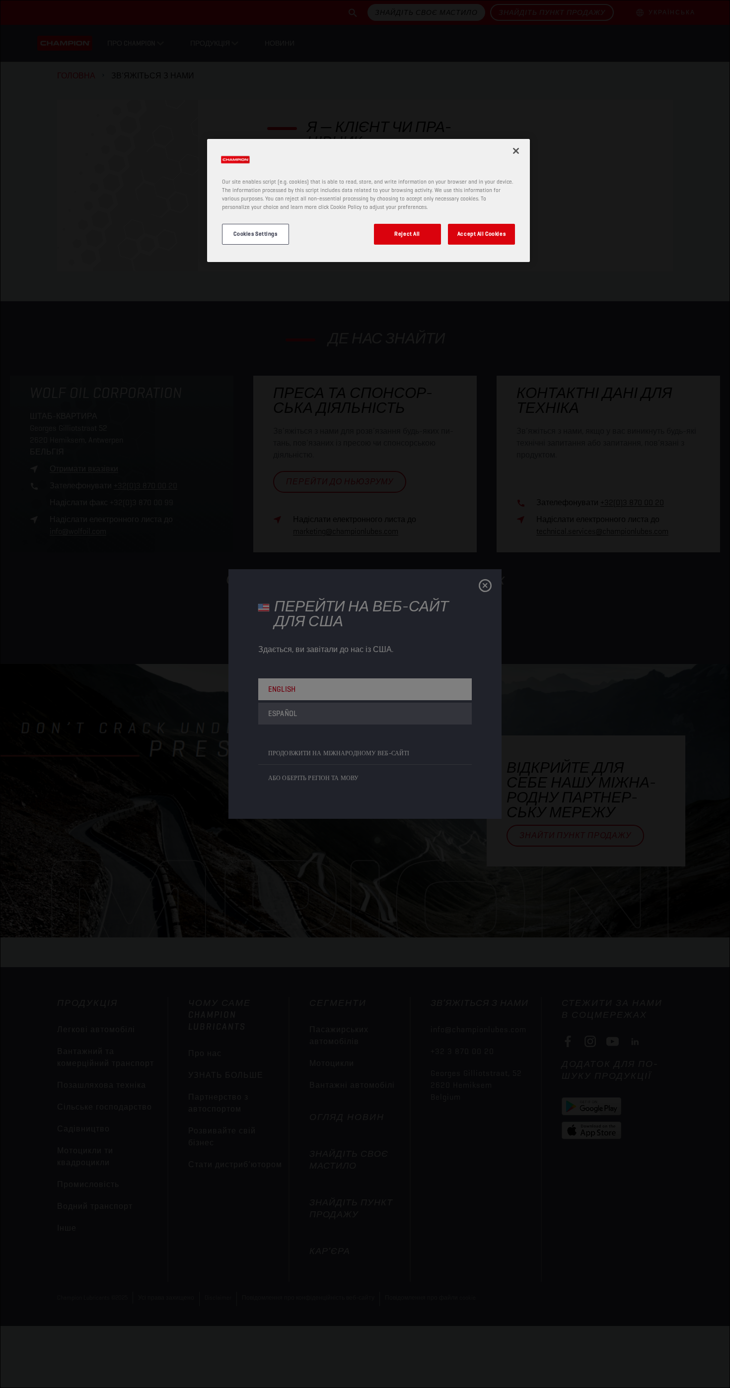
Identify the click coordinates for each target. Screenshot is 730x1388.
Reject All (407, 233)
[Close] (516, 151)
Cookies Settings (255, 233)
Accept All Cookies (481, 233)
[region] (368, 200)
